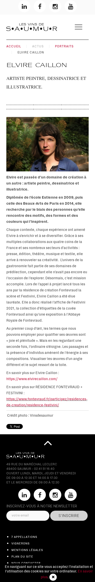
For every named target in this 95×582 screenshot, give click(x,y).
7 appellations (24, 536)
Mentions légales (27, 550)
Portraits (64, 46)
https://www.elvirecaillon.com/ (32, 379)
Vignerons (20, 543)
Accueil (13, 46)
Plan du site (22, 556)
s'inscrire (69, 516)
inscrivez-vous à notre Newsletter (41, 506)
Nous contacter (26, 563)
